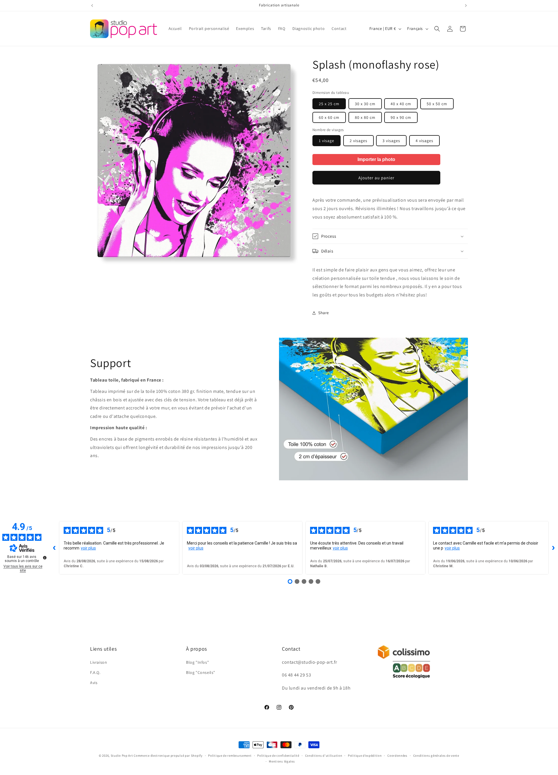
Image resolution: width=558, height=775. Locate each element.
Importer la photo (376, 159)
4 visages (424, 140)
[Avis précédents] (54, 548)
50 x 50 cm (437, 103)
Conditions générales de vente (436, 755)
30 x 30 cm (365, 103)
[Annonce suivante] (465, 5)
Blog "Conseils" (200, 672)
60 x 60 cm (329, 117)
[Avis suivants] (553, 548)
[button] (437, 28)
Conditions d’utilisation (323, 755)
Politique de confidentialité (278, 755)
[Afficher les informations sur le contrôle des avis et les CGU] (44, 557)
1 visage (326, 140)
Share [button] (323, 312)
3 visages (391, 140)
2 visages (358, 140)
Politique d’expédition (365, 755)
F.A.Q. (95, 672)
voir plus (88, 548)
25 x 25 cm (329, 103)
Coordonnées (397, 755)
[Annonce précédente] (92, 5)
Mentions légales (282, 761)
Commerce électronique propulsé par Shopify (168, 755)
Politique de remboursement (229, 755)
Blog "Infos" (197, 662)
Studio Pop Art (122, 755)
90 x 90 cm (401, 117)
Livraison (98, 662)
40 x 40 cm (401, 103)
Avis (93, 682)
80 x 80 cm (365, 117)
